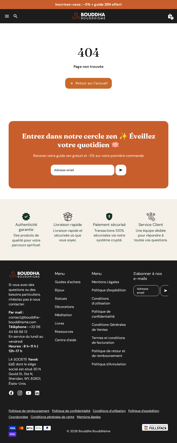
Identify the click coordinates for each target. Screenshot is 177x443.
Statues (61, 298)
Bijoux (59, 290)
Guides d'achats (68, 282)
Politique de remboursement (29, 411)
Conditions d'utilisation (101, 301)
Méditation (63, 315)
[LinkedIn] (37, 393)
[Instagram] (19, 393)
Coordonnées (18, 417)
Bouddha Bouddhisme (94, 431)
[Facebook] (11, 393)
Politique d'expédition (109, 290)
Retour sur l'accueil (88, 83)
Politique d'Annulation (109, 364)
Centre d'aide (65, 340)
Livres (59, 323)
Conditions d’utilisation (109, 411)
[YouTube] (28, 393)
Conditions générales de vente (52, 417)
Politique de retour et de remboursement (108, 353)
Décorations (64, 306)
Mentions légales (89, 417)
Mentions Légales (105, 282)
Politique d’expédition (143, 411)
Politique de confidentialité (103, 313)
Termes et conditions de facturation (108, 340)
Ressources (64, 331)
